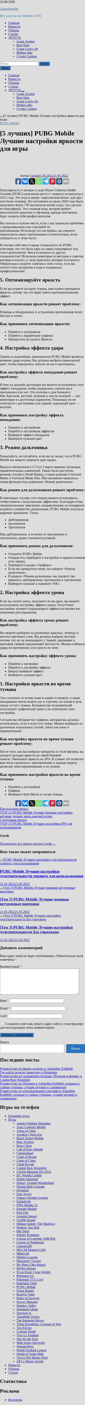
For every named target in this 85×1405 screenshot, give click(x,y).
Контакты (15, 1399)
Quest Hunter (25, 1290)
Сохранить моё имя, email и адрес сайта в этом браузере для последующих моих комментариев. (41, 1025)
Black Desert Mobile (30, 1138)
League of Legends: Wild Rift (36, 1238)
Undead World (26, 1331)
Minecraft (23, 1253)
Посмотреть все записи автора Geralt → (28, 843)
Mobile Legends (27, 1257)
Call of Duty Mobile (30, 1149)
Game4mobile (9, 9)
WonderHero (25, 1346)
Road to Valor (26, 1294)
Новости (14, 26)
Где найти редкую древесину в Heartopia (28, 1072)
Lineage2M (24, 1246)
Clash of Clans (26, 1160)
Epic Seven (24, 1194)
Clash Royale (25, 1164)
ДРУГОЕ (14, 37)
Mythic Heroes (26, 1268)
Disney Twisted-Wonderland (35, 1183)
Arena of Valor (26, 1131)
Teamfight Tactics (28, 1316)
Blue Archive (25, 1142)
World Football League (32, 1350)
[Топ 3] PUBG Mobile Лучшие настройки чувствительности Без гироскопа (36, 929)
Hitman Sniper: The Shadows (36, 1224)
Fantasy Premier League (32, 1197)
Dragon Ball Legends (31, 1186)
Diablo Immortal (27, 1179)
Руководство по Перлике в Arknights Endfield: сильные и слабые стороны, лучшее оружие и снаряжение (40, 1085)
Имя (4, 1000)
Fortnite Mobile (27, 1209)
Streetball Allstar (27, 1309)
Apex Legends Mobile (31, 1127)
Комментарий (11, 966)
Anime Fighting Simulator (34, 1123)
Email (5, 1008)
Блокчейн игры (19, 1116)
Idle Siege (23, 1231)
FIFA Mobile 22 (27, 1205)
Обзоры (13, 30)
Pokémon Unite (27, 1283)
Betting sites (24, 52)
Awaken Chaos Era (29, 1134)
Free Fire (22, 1212)
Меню (5, 68)
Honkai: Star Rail (28, 1227)
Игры (12, 1119)
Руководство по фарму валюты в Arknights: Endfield (36, 1068)
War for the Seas (27, 1339)
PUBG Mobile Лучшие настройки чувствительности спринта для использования (41, 873)
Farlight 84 (24, 1201)
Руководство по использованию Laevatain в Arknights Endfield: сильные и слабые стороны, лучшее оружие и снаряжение (38, 1094)
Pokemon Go (25, 1276)
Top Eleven (24, 1328)
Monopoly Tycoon (29, 1261)
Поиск (4, 1042)
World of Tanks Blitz (30, 1354)
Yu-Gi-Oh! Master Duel (32, 1357)
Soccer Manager (27, 1302)
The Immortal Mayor (30, 1320)
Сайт (3, 1016)
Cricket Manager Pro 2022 (34, 1171)
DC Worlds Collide (29, 1175)
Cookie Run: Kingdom (31, 1168)
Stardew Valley (26, 1305)
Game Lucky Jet (27, 49)
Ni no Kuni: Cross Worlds (34, 1272)
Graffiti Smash (26, 1220)
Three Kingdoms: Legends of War (39, 1324)
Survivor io (24, 1313)
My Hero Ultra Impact (31, 1264)
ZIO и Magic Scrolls (30, 1361)
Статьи (13, 34)
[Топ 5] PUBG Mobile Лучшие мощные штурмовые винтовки (34, 901)
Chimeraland (25, 1153)
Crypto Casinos (27, 56)
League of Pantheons (30, 1242)
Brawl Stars (24, 1145)
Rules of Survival (28, 1298)
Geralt (34, 175)
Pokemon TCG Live (30, 1279)
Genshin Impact (27, 1216)
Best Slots (23, 45)
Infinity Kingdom (28, 1235)
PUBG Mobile (9, 123)
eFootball (23, 1190)
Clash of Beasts (27, 1157)
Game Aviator (26, 41)
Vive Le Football (28, 1335)
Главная (13, 23)
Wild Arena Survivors (31, 1342)
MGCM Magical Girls (31, 1250)
